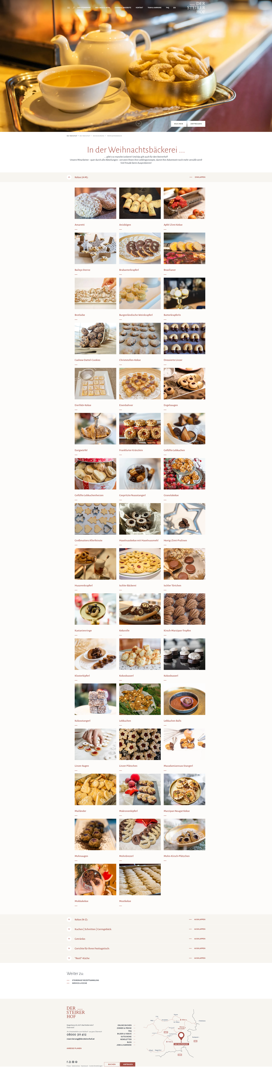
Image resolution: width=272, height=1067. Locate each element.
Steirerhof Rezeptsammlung (85, 980)
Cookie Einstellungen (96, 1066)
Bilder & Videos (124, 1033)
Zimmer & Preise (124, 1028)
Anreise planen (74, 1048)
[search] (74, 8)
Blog (129, 1042)
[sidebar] (68, 8)
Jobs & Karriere (124, 1045)
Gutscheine (126, 1036)
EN (174, 7)
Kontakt (139, 7)
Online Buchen (125, 1025)
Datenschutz (76, 1066)
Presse (69, 1066)
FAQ (167, 7)
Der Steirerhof (84, 7)
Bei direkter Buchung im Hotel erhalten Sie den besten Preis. (189, 107)
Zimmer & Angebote (123, 7)
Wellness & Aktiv (102, 7)
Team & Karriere (154, 7)
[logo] (196, 7)
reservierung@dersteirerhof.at (80, 1039)
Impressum (84, 1066)
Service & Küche (79, 983)
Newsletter (126, 1039)
